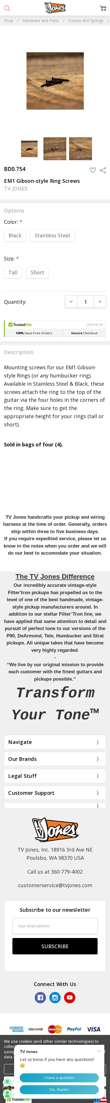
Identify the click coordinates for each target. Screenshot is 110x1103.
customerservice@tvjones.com (55, 885)
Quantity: (15, 301)
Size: (11, 258)
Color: (13, 221)
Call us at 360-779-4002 (55, 871)
